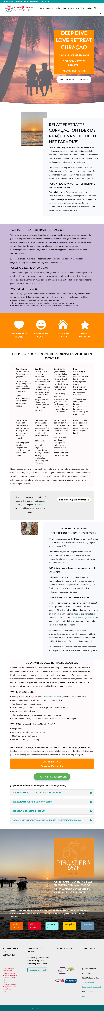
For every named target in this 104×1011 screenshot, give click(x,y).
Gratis (70, 8)
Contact (89, 8)
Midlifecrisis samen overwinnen (10, 988)
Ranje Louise (16, 926)
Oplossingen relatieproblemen (9, 972)
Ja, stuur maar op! (38, 970)
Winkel (58, 8)
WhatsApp (19, 1)
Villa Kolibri (33, 926)
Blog (64, 8)
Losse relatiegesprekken (9, 983)
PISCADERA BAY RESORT (72, 889)
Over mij (79, 8)
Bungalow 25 (70, 926)
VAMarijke (44, 1008)
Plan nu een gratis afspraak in (74, 499)
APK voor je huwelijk (10, 975)
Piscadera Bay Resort (53, 696)
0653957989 (9, 1)
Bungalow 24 (50, 926)
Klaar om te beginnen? (52, 777)
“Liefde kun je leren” (84, 617)
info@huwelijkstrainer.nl (32, 1)
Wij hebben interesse (74, 80)
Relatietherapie (8, 968)
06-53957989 (89, 982)
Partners (85, 996)
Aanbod (48, 8)
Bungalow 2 (87, 926)
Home (42, 8)
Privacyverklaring (28, 1008)
